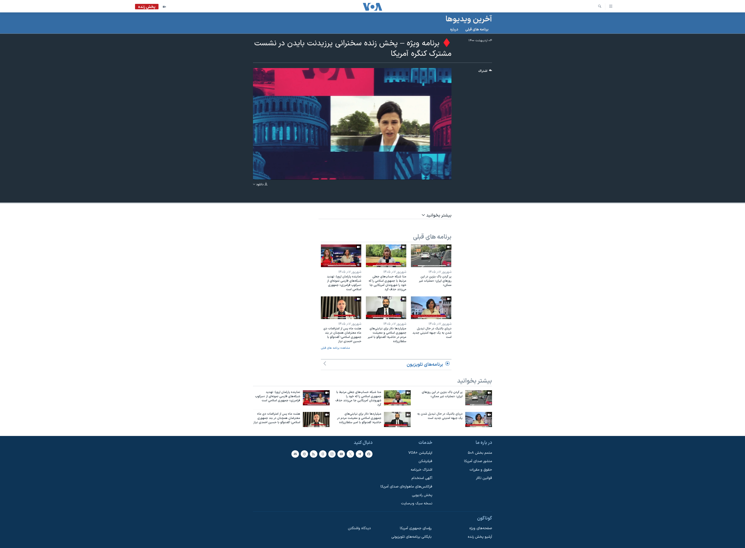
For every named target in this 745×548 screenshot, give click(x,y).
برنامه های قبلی (477, 29)
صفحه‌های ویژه (480, 528)
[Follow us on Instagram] (332, 453)
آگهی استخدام (421, 478)
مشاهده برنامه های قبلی (335, 348)
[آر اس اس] (313, 453)
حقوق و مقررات (481, 469)
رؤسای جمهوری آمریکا (415, 528)
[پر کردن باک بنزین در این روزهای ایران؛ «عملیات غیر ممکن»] (431, 255)
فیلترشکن (425, 461)
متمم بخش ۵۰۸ (480, 452)
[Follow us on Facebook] (368, 453)
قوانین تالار (484, 478)
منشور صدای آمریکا (478, 461)
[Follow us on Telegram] (359, 453)
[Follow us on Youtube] (341, 453)
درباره (454, 29)
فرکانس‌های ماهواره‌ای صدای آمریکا (406, 486)
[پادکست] (304, 453)
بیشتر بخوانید (438, 215)
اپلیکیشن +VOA (420, 452)
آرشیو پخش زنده (480, 536)
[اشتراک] (295, 453)
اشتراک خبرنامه (421, 469)
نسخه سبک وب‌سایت (416, 503)
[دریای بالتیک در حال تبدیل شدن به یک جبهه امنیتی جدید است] (431, 307)
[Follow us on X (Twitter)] (350, 453)
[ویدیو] (164, 7)
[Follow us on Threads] (323, 453)
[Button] (485, 72)
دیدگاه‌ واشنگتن (359, 528)
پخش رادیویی (422, 495)
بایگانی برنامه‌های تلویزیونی (411, 536)
